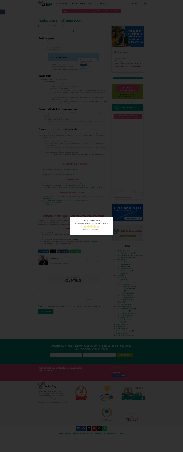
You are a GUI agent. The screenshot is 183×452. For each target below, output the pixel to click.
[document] (91, 226)
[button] (110, 219)
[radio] (85, 227)
